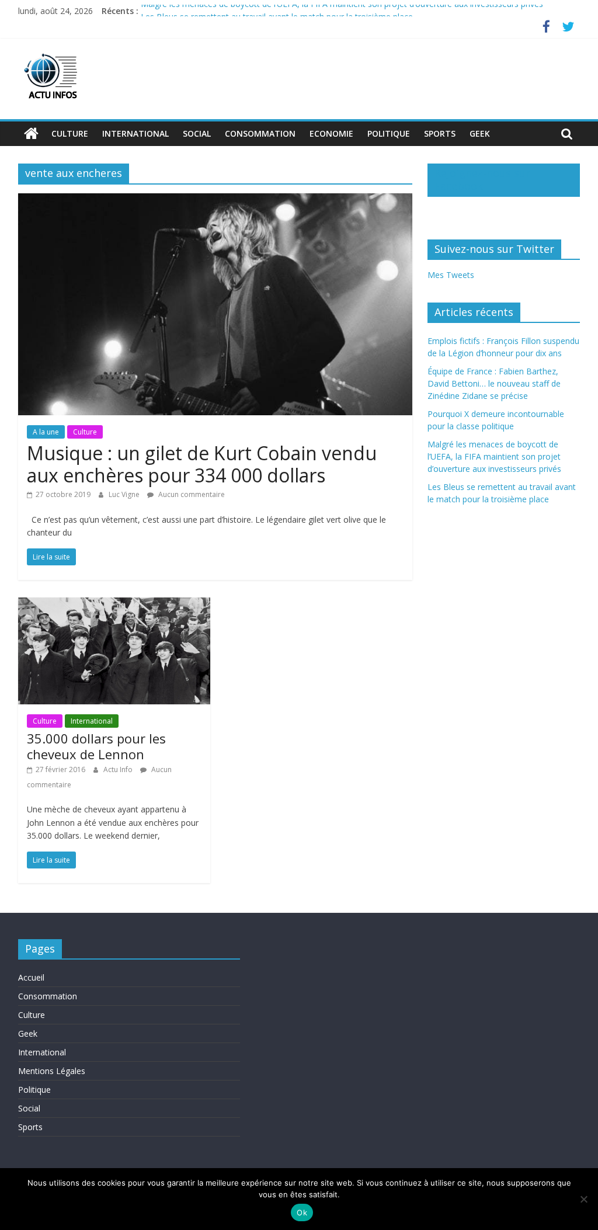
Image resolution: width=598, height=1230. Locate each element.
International (135, 133)
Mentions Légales (51, 1070)
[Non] (583, 1199)
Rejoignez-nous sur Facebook (482, 179)
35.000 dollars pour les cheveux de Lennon (96, 745)
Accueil (31, 977)
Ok (302, 1212)
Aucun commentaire (191, 494)
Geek (480, 133)
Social (197, 133)
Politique (388, 133)
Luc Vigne (125, 494)
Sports (440, 133)
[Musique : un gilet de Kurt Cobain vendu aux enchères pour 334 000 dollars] (215, 200)
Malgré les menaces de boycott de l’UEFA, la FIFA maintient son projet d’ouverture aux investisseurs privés (342, 10)
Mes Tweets (450, 274)
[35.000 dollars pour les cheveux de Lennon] (114, 604)
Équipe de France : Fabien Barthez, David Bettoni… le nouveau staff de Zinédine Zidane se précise (494, 383)
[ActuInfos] (31, 133)
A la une (46, 432)
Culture (69, 133)
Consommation (260, 133)
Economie (331, 133)
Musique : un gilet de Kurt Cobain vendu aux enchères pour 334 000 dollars (202, 464)
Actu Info (118, 769)
